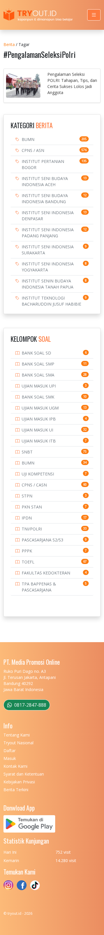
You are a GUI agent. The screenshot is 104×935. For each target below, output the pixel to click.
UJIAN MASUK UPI (39, 386)
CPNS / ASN (33, 150)
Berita (9, 44)
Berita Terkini (15, 789)
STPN (27, 496)
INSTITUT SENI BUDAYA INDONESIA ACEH (45, 181)
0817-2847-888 (29, 705)
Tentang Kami (16, 735)
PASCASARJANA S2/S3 (42, 540)
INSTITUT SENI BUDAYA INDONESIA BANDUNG (45, 198)
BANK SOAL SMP (38, 364)
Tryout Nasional (18, 742)
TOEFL (28, 562)
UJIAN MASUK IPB (39, 419)
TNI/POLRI (32, 529)
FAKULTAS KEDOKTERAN (46, 573)
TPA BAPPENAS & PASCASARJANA (39, 587)
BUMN (28, 139)
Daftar (9, 750)
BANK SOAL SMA (38, 375)
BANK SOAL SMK (38, 397)
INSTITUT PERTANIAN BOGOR (43, 164)
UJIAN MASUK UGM (40, 408)
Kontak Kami (15, 766)
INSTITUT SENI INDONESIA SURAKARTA (48, 250)
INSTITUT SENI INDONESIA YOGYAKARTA (48, 267)
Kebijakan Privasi (19, 782)
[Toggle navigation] (94, 15)
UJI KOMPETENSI (38, 474)
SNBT (27, 452)
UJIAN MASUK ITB (39, 441)
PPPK (27, 551)
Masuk (9, 758)
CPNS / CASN (34, 485)
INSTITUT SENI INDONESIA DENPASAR (48, 215)
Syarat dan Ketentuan (23, 774)
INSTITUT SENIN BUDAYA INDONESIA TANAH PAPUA (47, 284)
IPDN (27, 518)
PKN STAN (32, 507)
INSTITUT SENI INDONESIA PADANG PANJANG (48, 232)
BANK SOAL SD (36, 353)
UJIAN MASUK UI (37, 430)
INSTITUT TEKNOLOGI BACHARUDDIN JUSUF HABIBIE (51, 301)
